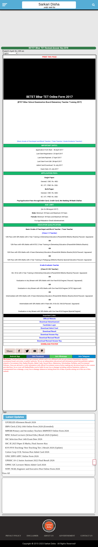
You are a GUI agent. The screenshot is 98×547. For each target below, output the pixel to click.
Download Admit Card (49, 328)
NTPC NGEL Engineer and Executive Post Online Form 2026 (32, 469)
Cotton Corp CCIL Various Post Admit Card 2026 (27, 452)
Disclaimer (32, 536)
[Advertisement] (49, 28)
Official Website (49, 319)
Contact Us (86, 536)
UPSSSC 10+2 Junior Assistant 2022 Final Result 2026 (29, 460)
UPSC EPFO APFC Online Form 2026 (22, 456)
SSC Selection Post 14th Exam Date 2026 (23, 439)
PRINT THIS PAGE (49, 57)
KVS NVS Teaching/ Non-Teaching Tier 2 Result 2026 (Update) (34, 448)
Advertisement (67, 536)
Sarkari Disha (49, 4)
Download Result (49, 331)
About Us (48, 536)
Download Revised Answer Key (49, 341)
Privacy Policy (13, 536)
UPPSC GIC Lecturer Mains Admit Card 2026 (25, 465)
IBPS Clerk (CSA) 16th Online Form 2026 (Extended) (29, 426)
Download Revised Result (49, 338)
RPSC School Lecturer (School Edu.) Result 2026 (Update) (31, 435)
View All (6, 473)
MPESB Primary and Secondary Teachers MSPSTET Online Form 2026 (37, 431)
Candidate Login (49, 325)
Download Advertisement (49, 322)
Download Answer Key (49, 334)
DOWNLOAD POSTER (49, 344)
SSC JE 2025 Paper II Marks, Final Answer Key (26, 443)
